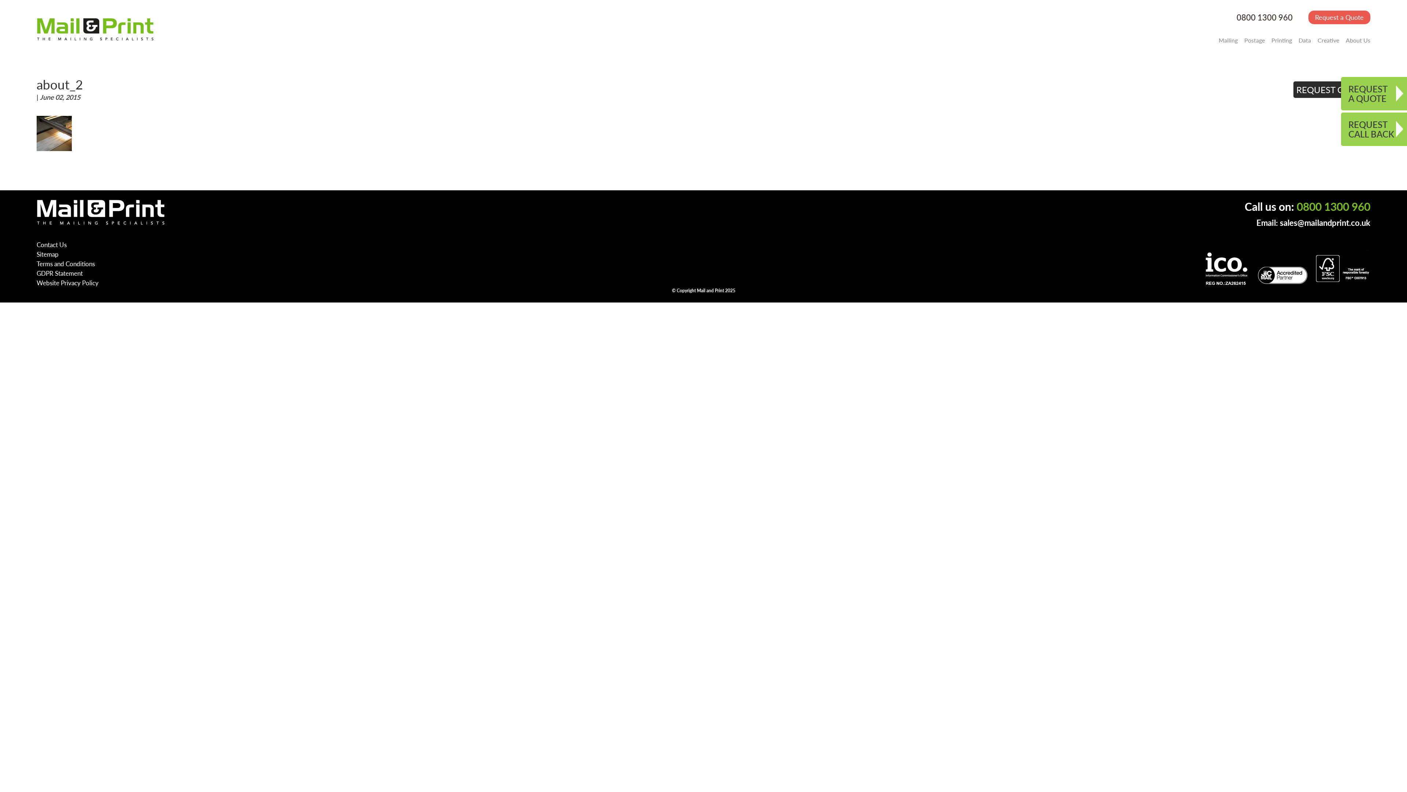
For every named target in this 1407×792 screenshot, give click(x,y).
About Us (1358, 40)
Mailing (1228, 40)
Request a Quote (1339, 17)
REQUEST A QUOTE (1368, 93)
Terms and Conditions (66, 263)
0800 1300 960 (1265, 17)
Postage (1254, 40)
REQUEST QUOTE (1332, 89)
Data (1305, 40)
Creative (1328, 40)
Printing (1281, 40)
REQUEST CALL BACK (1371, 129)
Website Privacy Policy (68, 282)
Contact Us (52, 244)
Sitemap (48, 254)
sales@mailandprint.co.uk (1325, 222)
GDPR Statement (60, 273)
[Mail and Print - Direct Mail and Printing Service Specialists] (95, 29)
